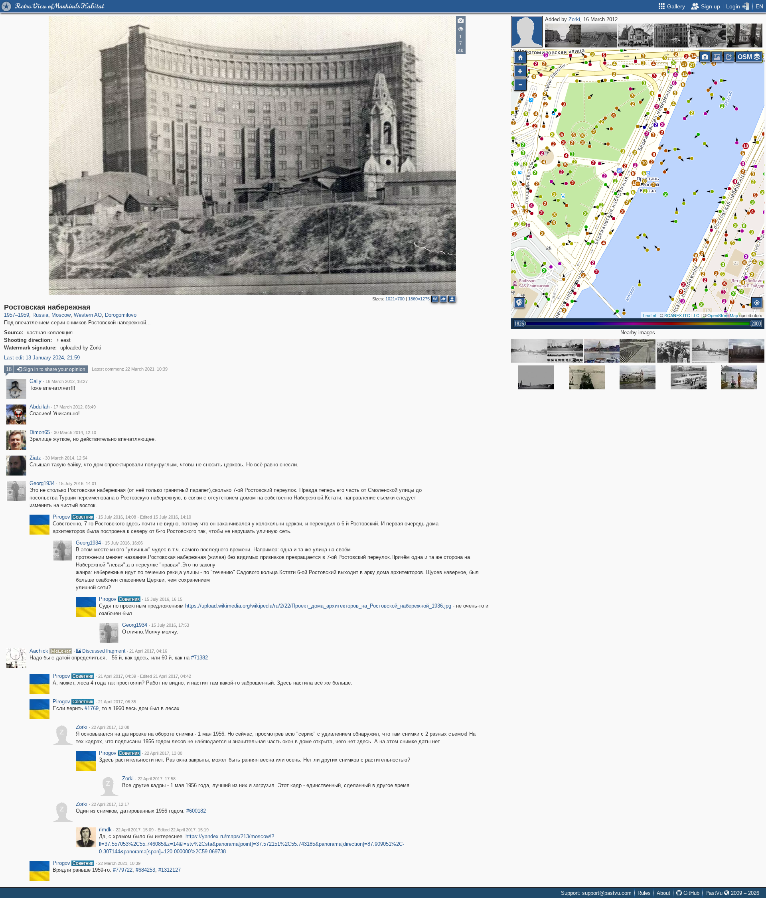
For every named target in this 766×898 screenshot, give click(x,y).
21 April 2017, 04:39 (117, 676)
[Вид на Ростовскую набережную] (602, 351)
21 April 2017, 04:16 (148, 651)
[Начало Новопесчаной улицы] (563, 35)
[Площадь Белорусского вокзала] (599, 35)
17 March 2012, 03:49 (74, 407)
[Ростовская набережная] (638, 184)
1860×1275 (419, 298)
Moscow (61, 315)
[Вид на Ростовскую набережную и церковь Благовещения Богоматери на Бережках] (529, 351)
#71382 (199, 658)
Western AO (88, 315)
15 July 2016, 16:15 (163, 599)
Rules (644, 893)
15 (684, 74)
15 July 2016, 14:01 (78, 483)
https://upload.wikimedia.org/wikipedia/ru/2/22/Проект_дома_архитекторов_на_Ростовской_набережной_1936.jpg (318, 606)
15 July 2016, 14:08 (117, 517)
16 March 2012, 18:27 (66, 381)
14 (693, 55)
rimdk (105, 830)
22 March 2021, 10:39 (119, 863)
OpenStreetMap (722, 315)
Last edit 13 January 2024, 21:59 (42, 358)
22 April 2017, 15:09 (135, 829)
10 (745, 146)
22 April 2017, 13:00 (163, 753)
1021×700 (395, 298)
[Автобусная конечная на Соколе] (744, 35)
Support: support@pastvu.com (596, 893)
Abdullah (39, 407)
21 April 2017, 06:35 (117, 701)
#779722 (122, 870)
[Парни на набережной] (587, 377)
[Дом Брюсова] (635, 35)
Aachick (39, 651)
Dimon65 (40, 432)
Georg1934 (42, 483)
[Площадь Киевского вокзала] (708, 35)
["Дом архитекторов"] (565, 351)
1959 (23, 315)
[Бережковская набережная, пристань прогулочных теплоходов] (689, 377)
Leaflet (649, 315)
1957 (9, 315)
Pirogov (61, 517)
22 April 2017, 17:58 (157, 778)
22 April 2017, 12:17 (110, 804)
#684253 (145, 870)
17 (684, 64)
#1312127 (169, 870)
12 (634, 183)
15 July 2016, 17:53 (170, 625)
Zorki (574, 19)
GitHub (690, 893)
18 (9, 369)
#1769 (92, 708)
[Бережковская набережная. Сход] (637, 351)
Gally (35, 381)
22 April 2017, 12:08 (110, 727)
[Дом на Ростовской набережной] (746, 351)
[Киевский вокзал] (637, 377)
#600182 (196, 811)
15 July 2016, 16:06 (124, 543)
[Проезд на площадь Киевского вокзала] (536, 377)
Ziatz (35, 458)
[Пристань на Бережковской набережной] (739, 377)
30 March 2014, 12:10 (75, 432)
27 (692, 65)
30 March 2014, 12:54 (66, 458)
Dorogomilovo (120, 315)
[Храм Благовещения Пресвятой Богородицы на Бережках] (710, 351)
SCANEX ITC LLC (681, 315)
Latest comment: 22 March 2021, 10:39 (130, 369)
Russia (40, 315)
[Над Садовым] (672, 35)
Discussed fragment (103, 651)
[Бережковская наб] (674, 351)
